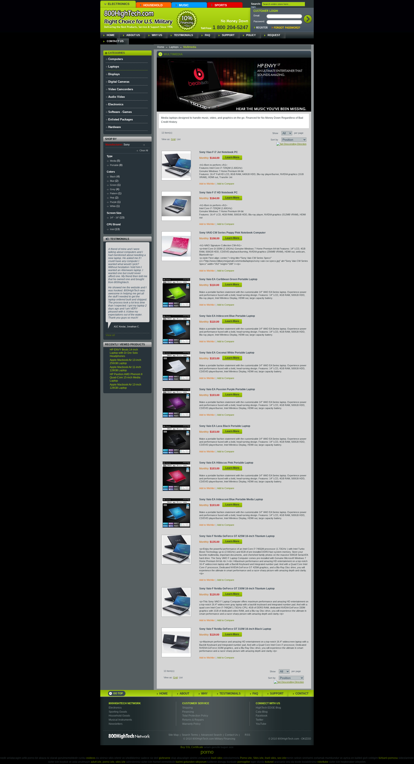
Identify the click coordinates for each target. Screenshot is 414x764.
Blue (112, 181)
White (113, 206)
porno (207, 752)
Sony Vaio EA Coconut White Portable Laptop (226, 352)
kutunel (269, 761)
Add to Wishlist (207, 183)
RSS (247, 734)
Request (274, 35)
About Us (133, 35)
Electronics (118, 4)
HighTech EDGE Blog (268, 707)
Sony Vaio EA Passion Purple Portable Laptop (227, 389)
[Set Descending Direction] (291, 143)
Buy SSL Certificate (191, 747)
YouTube (261, 723)
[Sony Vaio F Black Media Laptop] (179, 642)
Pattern (114, 193)
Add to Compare (225, 183)
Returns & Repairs (193, 719)
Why (204, 693)
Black (113, 176)
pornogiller (243, 761)
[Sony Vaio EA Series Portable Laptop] (179, 292)
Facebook (261, 715)
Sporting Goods (118, 711)
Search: (256, 3)
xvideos (90, 757)
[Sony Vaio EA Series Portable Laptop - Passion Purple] (179, 402)
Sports (221, 5)
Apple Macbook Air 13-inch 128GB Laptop (125, 386)
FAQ (207, 35)
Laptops (174, 47)
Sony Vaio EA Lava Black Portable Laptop (224, 426)
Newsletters (115, 723)
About (184, 693)
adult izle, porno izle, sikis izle (108, 761)
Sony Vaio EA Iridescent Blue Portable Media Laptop (231, 499)
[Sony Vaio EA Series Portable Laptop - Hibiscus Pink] (179, 476)
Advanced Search (211, 734)
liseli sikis (216, 757)
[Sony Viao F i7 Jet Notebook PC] (179, 165)
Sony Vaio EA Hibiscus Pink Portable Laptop (226, 462)
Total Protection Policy (195, 715)
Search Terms (190, 734)
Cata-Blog (262, 711)
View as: (166, 139)
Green (113, 185)
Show (275, 133)
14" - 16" (115, 217)
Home (110, 35)
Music (184, 5)
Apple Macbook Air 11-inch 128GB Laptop (125, 369)
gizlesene (164, 757)
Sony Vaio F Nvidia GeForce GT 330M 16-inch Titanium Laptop (236, 588)
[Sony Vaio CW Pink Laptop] (179, 245)
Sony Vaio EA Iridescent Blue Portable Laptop (227, 315)
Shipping (187, 707)
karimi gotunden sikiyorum (191, 761)
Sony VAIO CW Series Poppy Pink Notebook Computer (232, 232)
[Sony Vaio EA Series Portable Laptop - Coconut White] (179, 365)
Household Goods (119, 715)
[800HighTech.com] (129, 14)
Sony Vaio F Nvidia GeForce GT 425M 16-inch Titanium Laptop (236, 536)
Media (113, 160)
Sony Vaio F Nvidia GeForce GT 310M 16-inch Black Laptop (235, 628)
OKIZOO (306, 738)
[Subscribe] (142, 409)
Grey (112, 189)
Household (153, 5)
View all (110, 335)
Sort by (274, 139)
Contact (302, 693)
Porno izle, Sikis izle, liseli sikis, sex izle (263, 757)
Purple (113, 202)
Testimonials (183, 35)
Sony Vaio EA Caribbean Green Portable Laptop (228, 279)
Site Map (173, 734)
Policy (251, 35)
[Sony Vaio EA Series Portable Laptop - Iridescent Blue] (179, 329)
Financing (188, 711)
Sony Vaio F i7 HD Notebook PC (218, 192)
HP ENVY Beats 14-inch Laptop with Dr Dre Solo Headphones (124, 353)
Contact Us (115, 41)
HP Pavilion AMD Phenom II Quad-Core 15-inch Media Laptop (126, 377)
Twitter (259, 719)
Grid (173, 139)
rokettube (322, 761)
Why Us (157, 35)
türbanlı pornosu (388, 757)
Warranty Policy (191, 723)
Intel (112, 229)
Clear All (144, 150)
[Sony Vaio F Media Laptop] (179, 549)
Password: (259, 21)
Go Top (118, 693)
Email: (257, 15)
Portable (114, 165)
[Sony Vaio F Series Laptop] (179, 205)
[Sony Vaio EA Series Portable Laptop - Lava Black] (179, 439)
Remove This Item (146, 144)
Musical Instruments (120, 719)
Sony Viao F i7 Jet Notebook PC (218, 152)
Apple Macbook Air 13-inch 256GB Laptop (125, 361)
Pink (112, 197)
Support (228, 35)
